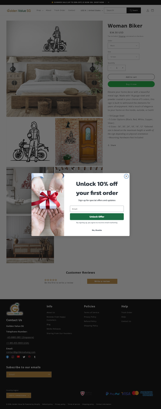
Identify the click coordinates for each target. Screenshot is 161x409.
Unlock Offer (97, 217)
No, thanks (97, 230)
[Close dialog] (126, 176)
